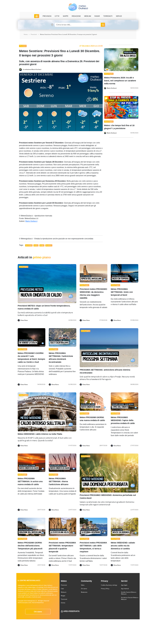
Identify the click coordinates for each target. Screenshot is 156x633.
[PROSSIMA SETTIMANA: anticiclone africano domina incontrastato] (109, 348)
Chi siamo (38, 612)
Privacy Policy (105, 589)
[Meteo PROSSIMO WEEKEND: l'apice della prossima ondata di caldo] (124, 401)
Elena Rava (24, 320)
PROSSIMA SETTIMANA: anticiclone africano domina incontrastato (105, 371)
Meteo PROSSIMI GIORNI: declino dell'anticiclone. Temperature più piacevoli (30, 546)
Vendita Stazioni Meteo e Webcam (128, 593)
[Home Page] (36, 16)
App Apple (124, 585)
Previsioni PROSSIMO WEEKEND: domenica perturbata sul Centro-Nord (108, 496)
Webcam (87, 16)
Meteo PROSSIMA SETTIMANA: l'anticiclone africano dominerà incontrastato (61, 357)
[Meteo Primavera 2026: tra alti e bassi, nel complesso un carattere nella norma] (121, 59)
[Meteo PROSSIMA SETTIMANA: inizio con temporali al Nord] (124, 273)
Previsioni (34, 34)
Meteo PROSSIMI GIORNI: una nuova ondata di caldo (92, 418)
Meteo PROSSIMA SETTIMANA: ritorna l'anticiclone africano (58, 481)
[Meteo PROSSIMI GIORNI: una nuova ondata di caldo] (93, 401)
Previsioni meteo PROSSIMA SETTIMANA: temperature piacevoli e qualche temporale (62, 547)
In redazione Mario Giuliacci (32, 69)
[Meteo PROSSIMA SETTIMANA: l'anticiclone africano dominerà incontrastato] (62, 337)
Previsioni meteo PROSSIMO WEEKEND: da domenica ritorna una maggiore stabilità (93, 293)
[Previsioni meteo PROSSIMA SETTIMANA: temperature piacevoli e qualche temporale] (62, 527)
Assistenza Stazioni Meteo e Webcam (129, 598)
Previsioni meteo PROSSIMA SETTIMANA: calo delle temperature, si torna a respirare (93, 547)
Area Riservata (71, 611)
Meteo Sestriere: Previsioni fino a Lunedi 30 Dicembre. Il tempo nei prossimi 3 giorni (68, 34)
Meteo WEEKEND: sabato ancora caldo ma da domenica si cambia (123, 546)
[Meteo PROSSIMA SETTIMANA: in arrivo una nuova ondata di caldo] (31, 463)
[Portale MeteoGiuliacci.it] (78, 7)
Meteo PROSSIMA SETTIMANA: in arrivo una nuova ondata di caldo (30, 481)
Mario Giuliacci (31, 221)
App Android (125, 589)
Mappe (63, 596)
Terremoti (64, 599)
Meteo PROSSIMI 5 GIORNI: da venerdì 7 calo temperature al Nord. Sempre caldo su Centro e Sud (31, 357)
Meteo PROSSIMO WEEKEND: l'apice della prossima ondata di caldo (123, 420)
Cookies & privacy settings (109, 585)
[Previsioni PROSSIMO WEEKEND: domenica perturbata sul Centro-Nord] (109, 473)
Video (82, 585)
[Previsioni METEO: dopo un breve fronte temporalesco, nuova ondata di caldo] (47, 283)
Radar (97, 16)
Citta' (62, 589)
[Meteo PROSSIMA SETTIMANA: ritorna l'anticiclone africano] (62, 463)
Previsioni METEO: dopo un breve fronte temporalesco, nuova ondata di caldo (44, 307)
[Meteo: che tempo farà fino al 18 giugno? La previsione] (121, 107)
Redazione (84, 592)
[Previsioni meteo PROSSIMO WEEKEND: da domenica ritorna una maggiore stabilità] (93, 273)
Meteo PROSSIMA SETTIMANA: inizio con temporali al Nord (122, 292)
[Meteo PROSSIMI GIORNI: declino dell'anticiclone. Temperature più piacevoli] (31, 527)
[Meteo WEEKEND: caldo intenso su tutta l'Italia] (47, 412)
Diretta (63, 603)
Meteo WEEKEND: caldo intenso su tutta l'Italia (40, 434)
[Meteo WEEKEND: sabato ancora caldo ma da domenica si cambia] (124, 527)
